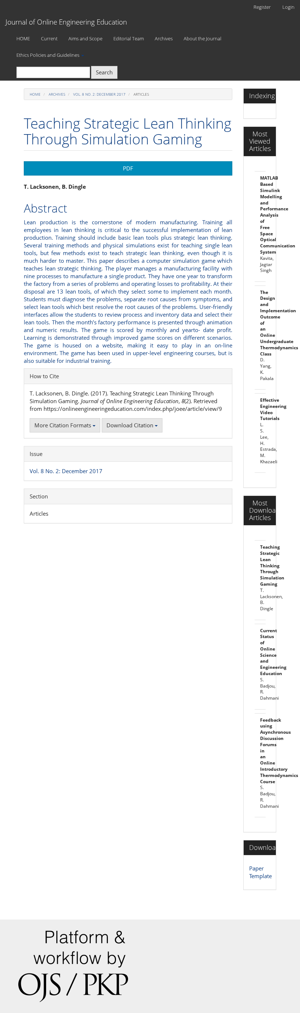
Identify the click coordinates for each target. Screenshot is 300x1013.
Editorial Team (128, 38)
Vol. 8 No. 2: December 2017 (99, 94)
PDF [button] (128, 168)
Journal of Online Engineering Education (66, 22)
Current (49, 38)
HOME (23, 38)
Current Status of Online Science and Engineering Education (273, 652)
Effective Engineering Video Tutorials (273, 409)
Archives (164, 38)
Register (262, 7)
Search (104, 72)
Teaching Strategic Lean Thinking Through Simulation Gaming (272, 565)
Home (35, 94)
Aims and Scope (85, 38)
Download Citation (130, 425)
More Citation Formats (63, 425)
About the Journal (202, 38)
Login (288, 7)
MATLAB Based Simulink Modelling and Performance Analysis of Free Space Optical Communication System (277, 215)
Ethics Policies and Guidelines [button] (48, 55)
